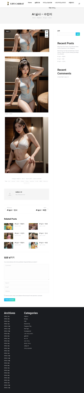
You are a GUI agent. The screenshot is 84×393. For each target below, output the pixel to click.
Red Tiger (26, 328)
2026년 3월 (6, 318)
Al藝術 (40, 181)
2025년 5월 (6, 343)
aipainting (32, 181)
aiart (9, 181)
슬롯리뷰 (26, 336)
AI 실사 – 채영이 (19, 224)
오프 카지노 (27, 341)
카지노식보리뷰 (28, 348)
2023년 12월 (7, 385)
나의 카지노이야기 (28, 333)
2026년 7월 (6, 316)
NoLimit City (27, 323)
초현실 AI (26, 345)
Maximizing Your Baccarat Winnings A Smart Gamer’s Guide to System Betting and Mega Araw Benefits (68, 52)
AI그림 (36, 181)
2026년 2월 (6, 321)
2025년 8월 (6, 336)
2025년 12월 (7, 326)
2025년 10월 (7, 331)
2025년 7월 (6, 338)
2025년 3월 (6, 348)
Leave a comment (37, 178)
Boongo (26, 318)
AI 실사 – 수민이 (19, 233)
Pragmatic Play (27, 326)
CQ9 (25, 321)
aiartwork (13, 181)
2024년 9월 (6, 363)
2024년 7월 (6, 368)
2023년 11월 (7, 387)
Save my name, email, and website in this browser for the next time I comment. (24, 295)
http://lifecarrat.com (20, 194)
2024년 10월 (7, 360)
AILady (27, 181)
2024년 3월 (6, 377)
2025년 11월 (7, 328)
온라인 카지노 (27, 343)
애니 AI (26, 338)
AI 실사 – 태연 (43, 224)
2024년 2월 (6, 380)
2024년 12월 (7, 355)
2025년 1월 (6, 353)
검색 (58, 30)
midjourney (45, 181)
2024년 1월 (6, 382)
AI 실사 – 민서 (43, 233)
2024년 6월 (6, 370)
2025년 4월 (6, 345)
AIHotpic (22, 181)
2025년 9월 (6, 333)
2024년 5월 (6, 373)
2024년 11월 (7, 358)
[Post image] (8, 226)
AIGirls (18, 181)
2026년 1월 (6, 323)
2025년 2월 (6, 350)
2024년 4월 (6, 375)
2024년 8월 (6, 365)
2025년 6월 (6, 341)
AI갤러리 (8, 31)
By (23, 178)
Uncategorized (27, 331)
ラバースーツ (26, 183)
